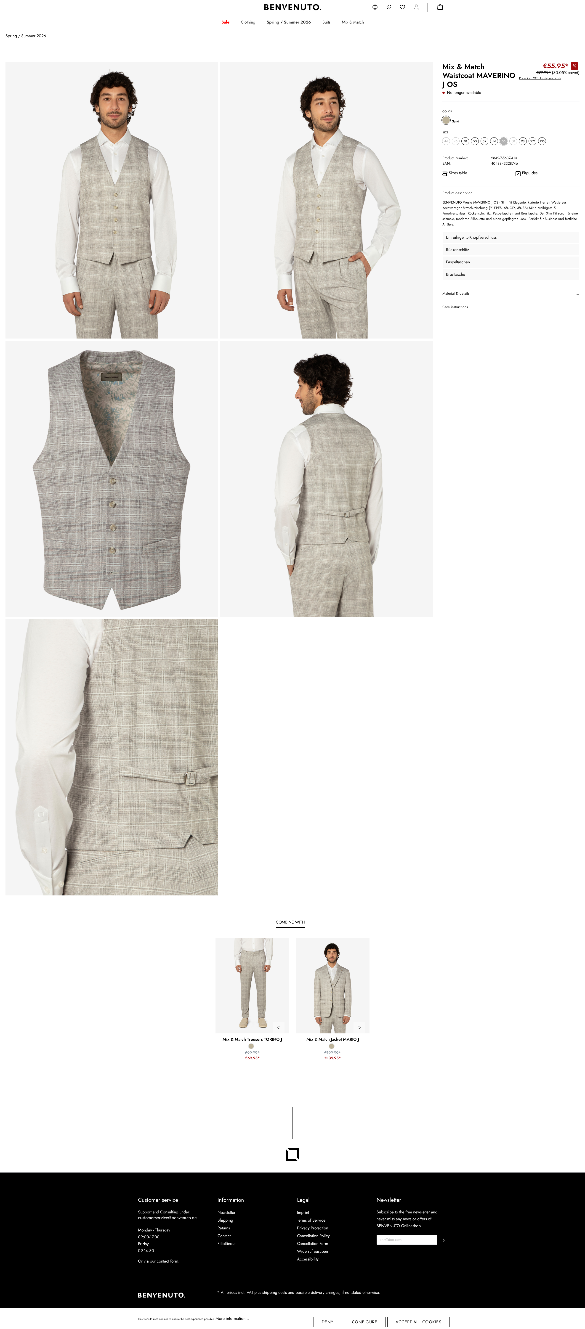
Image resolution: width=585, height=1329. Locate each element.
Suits (326, 22)
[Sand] (446, 120)
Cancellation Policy (313, 1236)
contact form (167, 1261)
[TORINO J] (252, 985)
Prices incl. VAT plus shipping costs (540, 78)
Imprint (303, 1212)
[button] (511, 192)
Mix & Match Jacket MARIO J (332, 1039)
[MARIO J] (333, 985)
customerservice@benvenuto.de (167, 1217)
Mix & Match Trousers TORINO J (252, 1039)
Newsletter (226, 1212)
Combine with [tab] (290, 922)
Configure (365, 1322)
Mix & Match (353, 22)
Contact (224, 1236)
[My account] (416, 8)
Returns (224, 1228)
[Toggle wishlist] (279, 1027)
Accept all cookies (418, 1322)
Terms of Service (311, 1220)
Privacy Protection (312, 1228)
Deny (328, 1322)
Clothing (248, 22)
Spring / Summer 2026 (289, 22)
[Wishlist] (402, 8)
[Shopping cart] (440, 8)
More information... (232, 1318)
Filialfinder (227, 1244)
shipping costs (274, 1292)
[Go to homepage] (292, 7)
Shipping (225, 1220)
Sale (225, 22)
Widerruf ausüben (312, 1251)
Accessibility (308, 1259)
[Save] (442, 1240)
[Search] (389, 8)
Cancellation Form (312, 1244)
